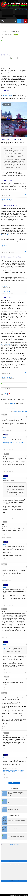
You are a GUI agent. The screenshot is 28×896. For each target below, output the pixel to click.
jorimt (12, 34)
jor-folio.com (25, 895)
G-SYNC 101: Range (5, 344)
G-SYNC (16, 34)
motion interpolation (8, 95)
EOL (14, 144)
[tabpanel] (7, 13)
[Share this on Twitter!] (6, 37)
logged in (12, 403)
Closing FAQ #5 (4, 234)
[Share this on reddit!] (9, 37)
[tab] (14, 194)
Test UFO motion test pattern (18, 93)
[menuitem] (15, 21)
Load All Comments (14, 782)
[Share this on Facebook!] (7, 37)
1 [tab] (14, 18)
